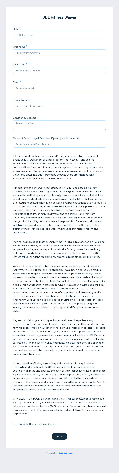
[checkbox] (14, 424)
